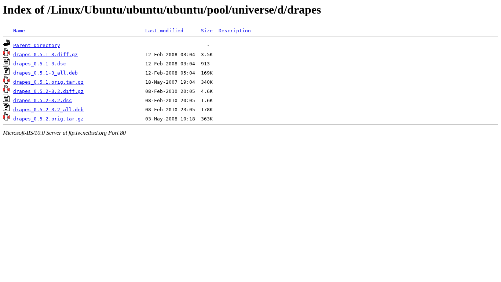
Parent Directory (36, 45)
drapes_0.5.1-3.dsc (39, 63)
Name (19, 30)
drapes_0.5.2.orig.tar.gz (48, 119)
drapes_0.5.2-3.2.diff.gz (48, 91)
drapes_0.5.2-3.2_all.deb (48, 109)
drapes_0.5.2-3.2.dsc (42, 100)
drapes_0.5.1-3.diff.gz (45, 54)
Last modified (164, 30)
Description (235, 30)
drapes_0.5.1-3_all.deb (45, 73)
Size (207, 30)
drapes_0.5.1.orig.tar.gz (48, 82)
